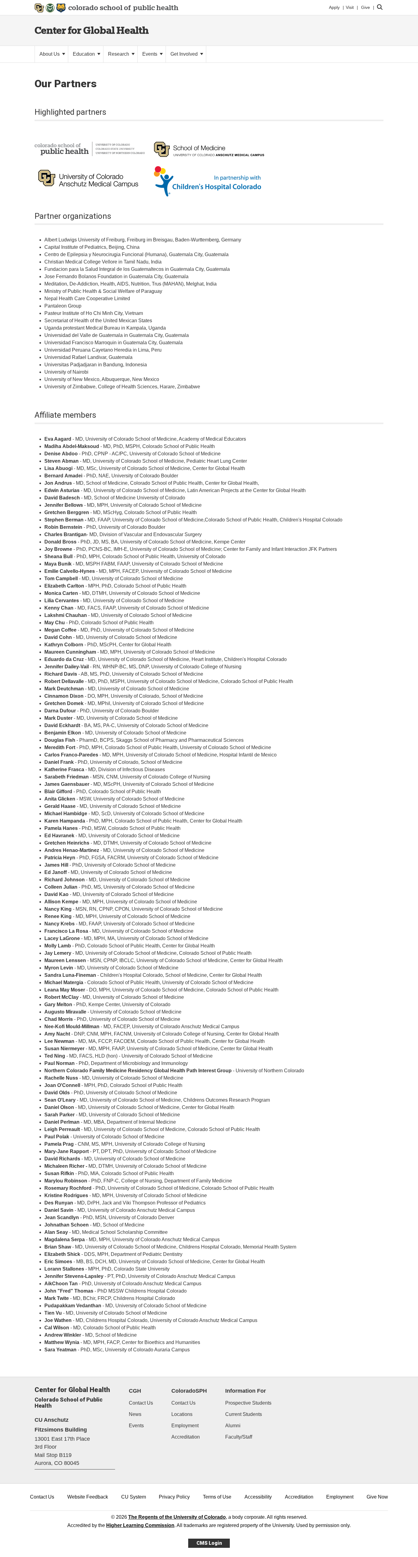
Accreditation (185, 1436)
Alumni (233, 1425)
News (135, 1414)
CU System (133, 1496)
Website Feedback (87, 1496)
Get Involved (184, 54)
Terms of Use (217, 1496)
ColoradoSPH (189, 1391)
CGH (135, 1391)
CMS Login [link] (209, 1543)
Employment (185, 1425)
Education (84, 54)
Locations (181, 1414)
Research (119, 54)
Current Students (243, 1414)
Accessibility (258, 1496)
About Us (50, 54)
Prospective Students (248, 1403)
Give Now (377, 1496)
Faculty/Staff (238, 1436)
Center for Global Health (92, 30)
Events (150, 54)
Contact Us (141, 1403)
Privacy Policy (174, 1496)
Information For (245, 1391)
